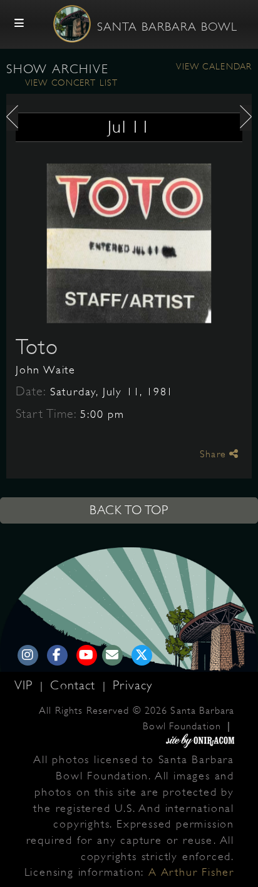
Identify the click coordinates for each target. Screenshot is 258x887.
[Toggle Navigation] (19, 23)
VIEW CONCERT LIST (71, 83)
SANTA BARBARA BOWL (167, 27)
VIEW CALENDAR (214, 66)
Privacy (132, 685)
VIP (25, 685)
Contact (75, 685)
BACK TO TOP (129, 510)
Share (214, 454)
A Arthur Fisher (191, 872)
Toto (37, 346)
